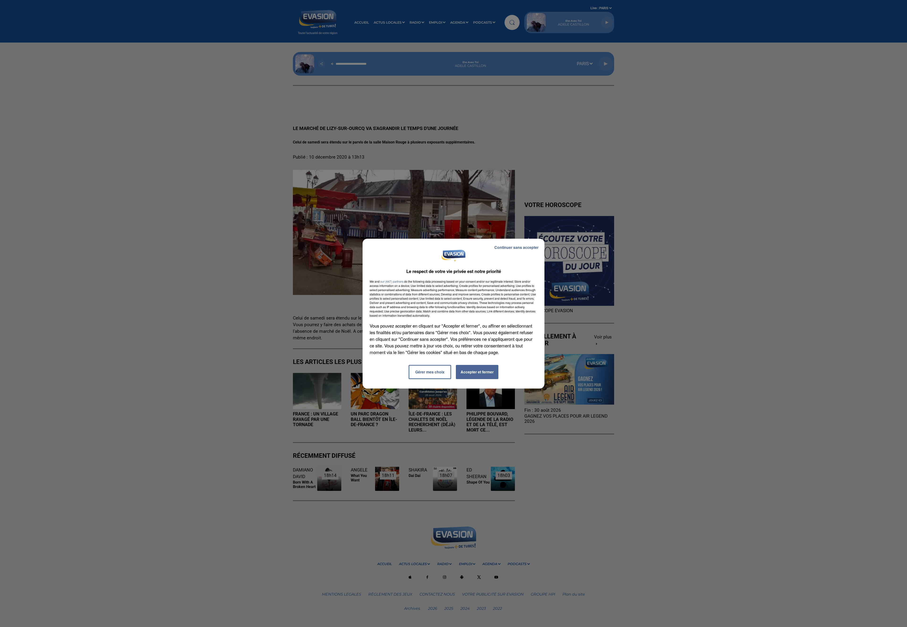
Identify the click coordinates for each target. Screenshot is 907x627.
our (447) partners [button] (391, 281)
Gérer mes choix (430, 372)
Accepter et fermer (477, 372)
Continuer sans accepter (516, 247)
